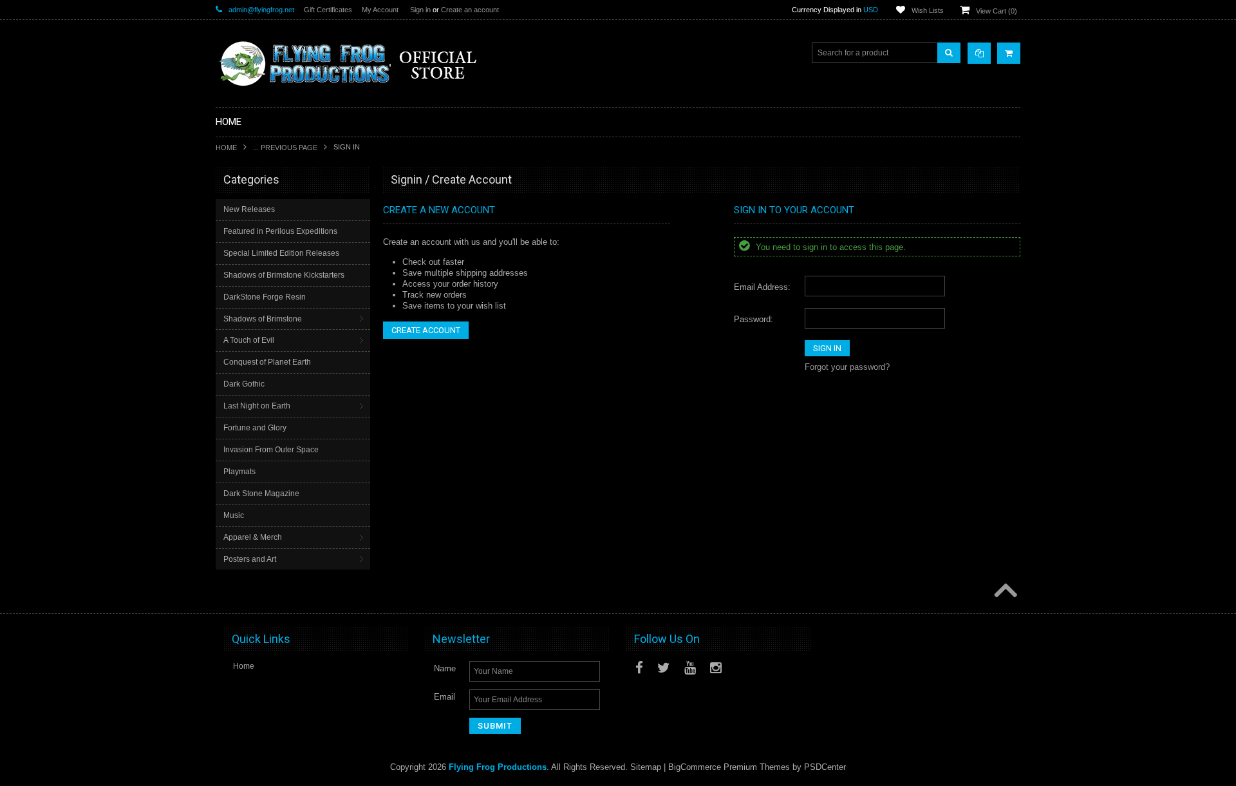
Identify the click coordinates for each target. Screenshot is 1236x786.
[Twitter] (663, 668)
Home (226, 147)
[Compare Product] (979, 53)
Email (444, 697)
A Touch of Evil (248, 340)
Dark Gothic (244, 383)
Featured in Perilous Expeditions (280, 231)
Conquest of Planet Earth (267, 362)
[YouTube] (690, 668)
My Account (380, 10)
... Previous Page (285, 147)
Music (233, 515)
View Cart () (996, 11)
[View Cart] (1008, 53)
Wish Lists (928, 10)
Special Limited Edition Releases (281, 253)
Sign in (420, 10)
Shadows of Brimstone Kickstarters (283, 275)
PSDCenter (825, 767)
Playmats (239, 471)
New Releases (249, 209)
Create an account (470, 10)
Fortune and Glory (254, 427)
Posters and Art (249, 559)
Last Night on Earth (256, 405)
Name (445, 668)
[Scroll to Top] (1004, 591)
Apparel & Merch (252, 537)
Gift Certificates (328, 10)
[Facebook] (639, 668)
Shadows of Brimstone (262, 318)
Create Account (425, 330)
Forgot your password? (847, 367)
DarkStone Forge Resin (264, 297)
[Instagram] (716, 668)
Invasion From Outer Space (271, 449)
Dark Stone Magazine (261, 493)
